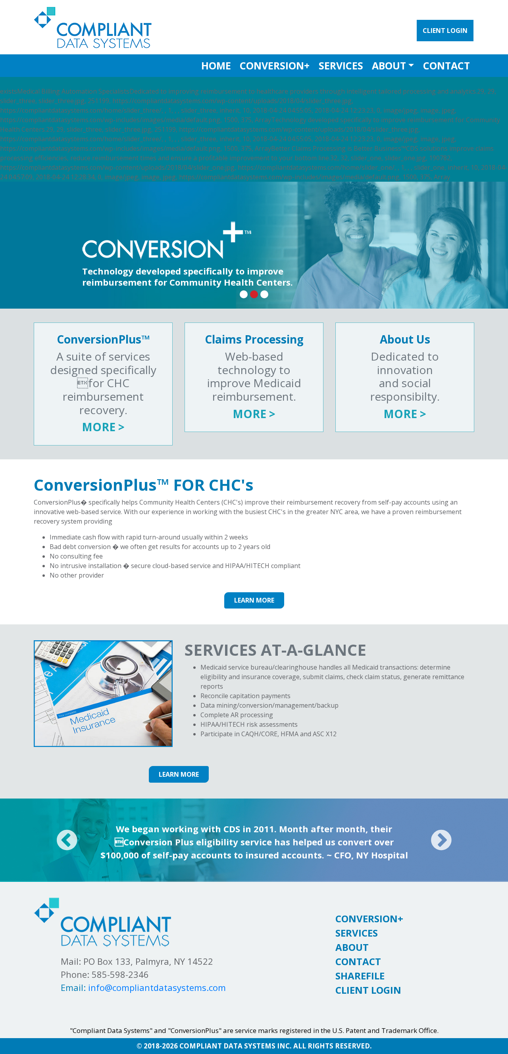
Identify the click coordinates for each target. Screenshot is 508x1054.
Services (341, 65)
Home (216, 65)
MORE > (103, 426)
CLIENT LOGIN (445, 30)
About (352, 947)
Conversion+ (275, 65)
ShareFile (360, 975)
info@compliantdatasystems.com (157, 987)
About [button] (389, 65)
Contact (446, 65)
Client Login (368, 989)
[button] (67, 840)
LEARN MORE (254, 600)
